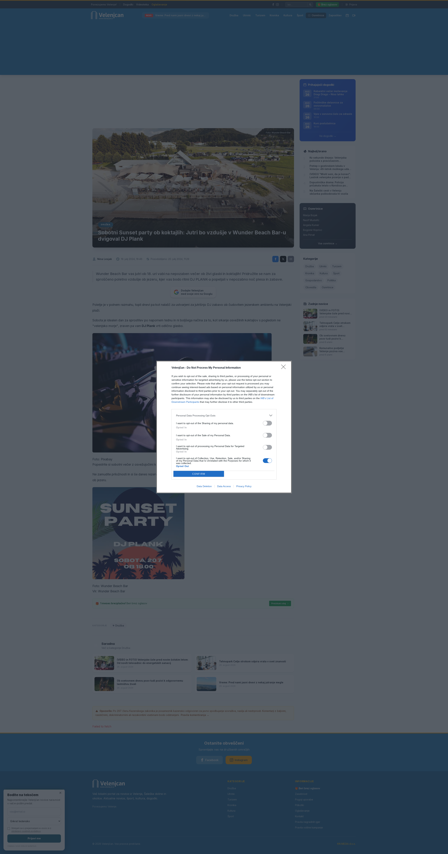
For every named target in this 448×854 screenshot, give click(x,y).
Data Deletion (204, 486)
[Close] (284, 368)
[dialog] (224, 427)
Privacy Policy (243, 486)
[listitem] (224, 415)
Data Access (224, 486)
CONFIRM (198, 474)
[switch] (267, 423)
